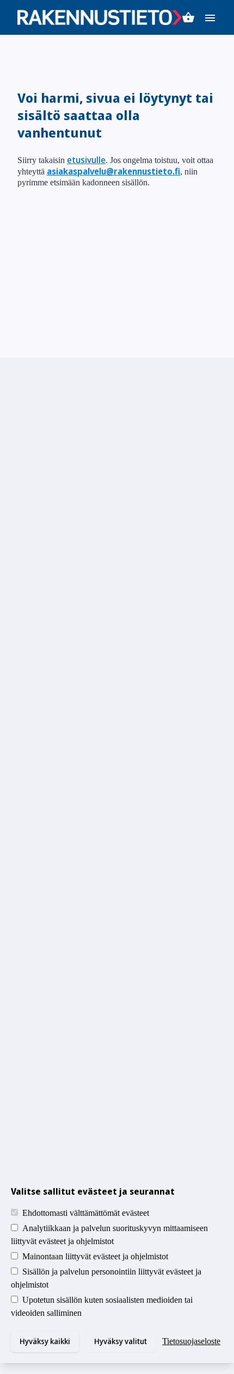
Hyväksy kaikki (45, 1341)
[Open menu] (210, 17)
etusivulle (86, 160)
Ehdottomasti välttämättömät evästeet (85, 1212)
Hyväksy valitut (120, 1341)
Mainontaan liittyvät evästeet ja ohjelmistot (95, 1256)
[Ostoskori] (188, 17)
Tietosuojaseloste (191, 1341)
